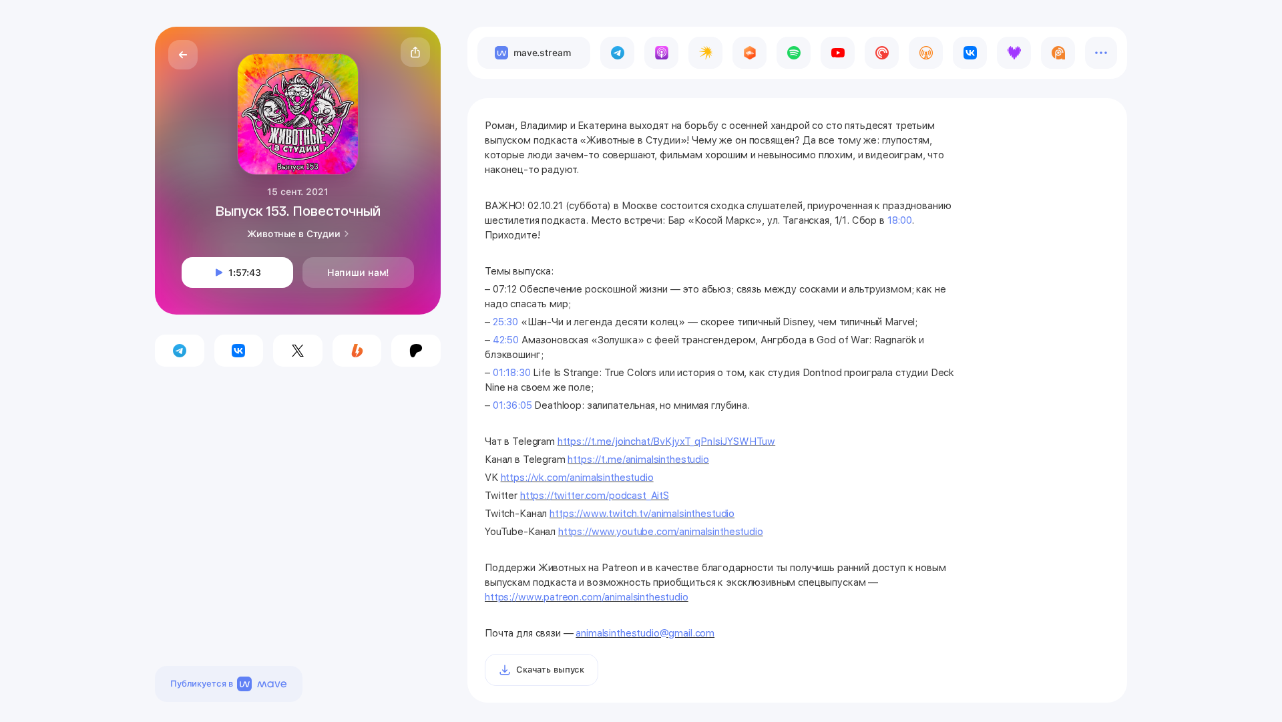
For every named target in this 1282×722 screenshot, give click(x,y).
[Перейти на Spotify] (794, 53)
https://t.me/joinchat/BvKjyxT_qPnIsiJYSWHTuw (666, 441)
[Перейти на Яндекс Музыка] (705, 53)
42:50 (506, 340)
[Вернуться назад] (183, 54)
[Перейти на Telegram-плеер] (617, 53)
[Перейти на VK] (970, 53)
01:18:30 (512, 373)
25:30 (505, 322)
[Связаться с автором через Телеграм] (179, 351)
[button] (415, 52)
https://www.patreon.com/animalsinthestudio (586, 597)
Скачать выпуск (550, 670)
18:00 (899, 220)
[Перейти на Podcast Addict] (1058, 53)
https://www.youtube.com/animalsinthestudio (660, 532)
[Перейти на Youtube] (838, 53)
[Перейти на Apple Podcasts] (661, 53)
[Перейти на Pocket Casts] (882, 53)
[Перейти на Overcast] (926, 53)
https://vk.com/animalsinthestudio (577, 478)
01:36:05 (512, 405)
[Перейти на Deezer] (1014, 53)
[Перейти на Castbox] (749, 53)
